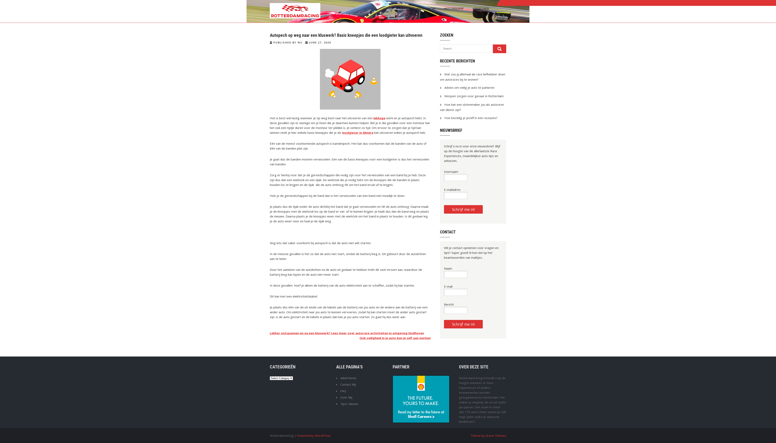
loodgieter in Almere (357, 133)
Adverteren (481, 8)
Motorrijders (454, 8)
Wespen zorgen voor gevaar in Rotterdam (474, 96)
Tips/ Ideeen (349, 404)
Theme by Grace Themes (488, 436)
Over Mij (346, 397)
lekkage (379, 118)
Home (404, 8)
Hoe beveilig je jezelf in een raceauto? (471, 118)
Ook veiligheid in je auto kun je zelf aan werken (395, 338)
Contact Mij (348, 384)
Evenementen (426, 8)
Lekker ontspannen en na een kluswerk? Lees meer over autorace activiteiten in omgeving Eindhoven (347, 333)
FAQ (343, 391)
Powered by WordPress (314, 436)
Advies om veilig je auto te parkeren (469, 87)
